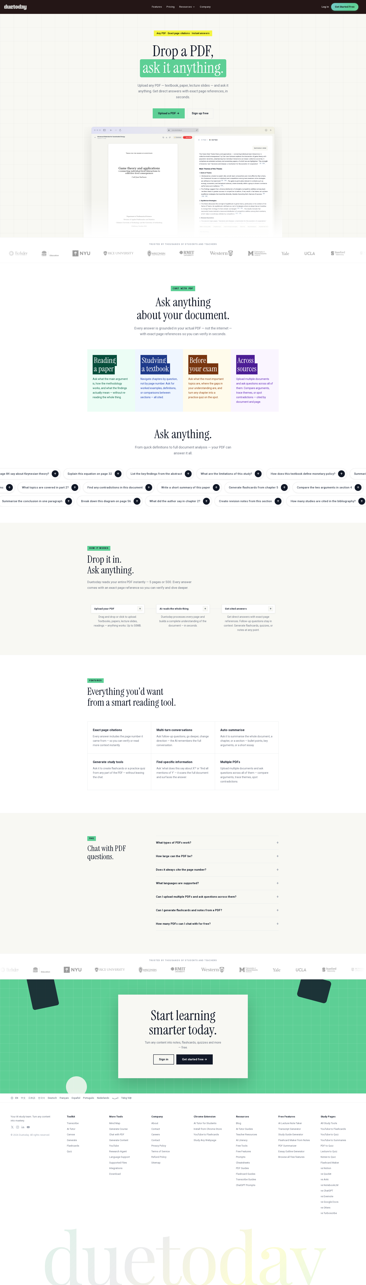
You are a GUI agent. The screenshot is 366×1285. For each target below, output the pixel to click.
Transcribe (73, 1123)
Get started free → (194, 1059)
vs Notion (326, 1168)
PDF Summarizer (287, 1145)
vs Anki (325, 1179)
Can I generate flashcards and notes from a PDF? (217, 910)
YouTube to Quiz (330, 1134)
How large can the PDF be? (217, 856)
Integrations (115, 1168)
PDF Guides (242, 1168)
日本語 (31, 1098)
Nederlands (103, 1098)
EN (16, 1098)
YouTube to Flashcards (206, 1134)
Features (157, 6)
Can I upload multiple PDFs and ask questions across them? (217, 896)
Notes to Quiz (328, 1157)
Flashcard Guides (245, 1173)
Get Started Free (345, 6)
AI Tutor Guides (244, 1129)
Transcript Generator (289, 1129)
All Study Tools (329, 1123)
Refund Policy (158, 1157)
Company (205, 6)
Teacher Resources (246, 1134)
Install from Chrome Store (208, 1129)
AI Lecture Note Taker (290, 1123)
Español (76, 1098)
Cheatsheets (243, 1162)
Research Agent (118, 1151)
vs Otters (325, 1207)
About (154, 1123)
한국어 (41, 1098)
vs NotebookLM (329, 1185)
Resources (185, 6)
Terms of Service (160, 1151)
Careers (155, 1134)
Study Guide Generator (290, 1134)
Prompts (240, 1157)
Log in (325, 6)
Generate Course (118, 1129)
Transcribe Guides (246, 1179)
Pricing (170, 6)
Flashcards (73, 1145)
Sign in (163, 1059)
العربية (115, 1098)
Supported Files (118, 1162)
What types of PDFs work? (217, 842)
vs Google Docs (329, 1201)
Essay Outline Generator (291, 1151)
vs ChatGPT (327, 1190)
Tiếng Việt (126, 1098)
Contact (155, 1129)
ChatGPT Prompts (245, 1185)
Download (115, 1173)
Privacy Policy (158, 1145)
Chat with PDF (116, 1134)
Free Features (243, 1151)
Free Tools (241, 1145)
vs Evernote (327, 1196)
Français (64, 1098)
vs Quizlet (326, 1173)
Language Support (119, 1157)
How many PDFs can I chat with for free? (217, 923)
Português (88, 1098)
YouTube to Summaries (333, 1140)
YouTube (114, 1145)
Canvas (71, 1134)
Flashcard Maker (330, 1162)
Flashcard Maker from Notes (294, 1140)
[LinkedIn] (22, 1127)
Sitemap (156, 1162)
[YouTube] (28, 1127)
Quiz (69, 1151)
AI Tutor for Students (205, 1123)
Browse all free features (291, 1157)
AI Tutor (71, 1129)
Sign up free (200, 113)
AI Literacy (241, 1140)
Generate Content (118, 1140)
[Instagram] (17, 1127)
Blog (238, 1123)
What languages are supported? (217, 883)
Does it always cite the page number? (217, 869)
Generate (72, 1140)
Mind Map (114, 1123)
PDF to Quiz (327, 1145)
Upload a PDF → (168, 113)
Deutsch (52, 1098)
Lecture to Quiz (329, 1151)
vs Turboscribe (329, 1213)
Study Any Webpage (205, 1140)
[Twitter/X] (12, 1127)
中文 (23, 1098)
